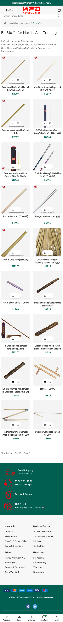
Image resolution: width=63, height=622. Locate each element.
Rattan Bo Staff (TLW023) (15, 216)
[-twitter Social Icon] (35, 606)
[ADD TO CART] (13, 80)
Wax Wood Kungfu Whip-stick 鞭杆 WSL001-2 (47, 89)
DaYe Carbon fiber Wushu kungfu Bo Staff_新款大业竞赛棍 (47, 133)
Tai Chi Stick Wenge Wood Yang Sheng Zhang (15, 347)
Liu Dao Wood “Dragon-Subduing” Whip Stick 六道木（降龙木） (47, 262)
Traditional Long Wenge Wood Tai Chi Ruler (47, 304)
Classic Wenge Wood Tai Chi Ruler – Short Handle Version (47, 347)
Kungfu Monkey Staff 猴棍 (47, 216)
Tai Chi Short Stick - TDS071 (15, 303)
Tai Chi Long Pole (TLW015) (15, 259)
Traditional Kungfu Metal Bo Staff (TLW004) (48, 175)
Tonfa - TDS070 (47, 389)
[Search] (59, 15)
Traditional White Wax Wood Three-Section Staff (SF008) (15, 433)
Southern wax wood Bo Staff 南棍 (15, 132)
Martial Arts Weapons (20, 23)
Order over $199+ (26, 473)
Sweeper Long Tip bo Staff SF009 (47, 433)
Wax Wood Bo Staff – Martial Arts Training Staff (15, 89)
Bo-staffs (37, 23)
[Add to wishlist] (18, 80)
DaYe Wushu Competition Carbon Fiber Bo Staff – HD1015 (15, 176)
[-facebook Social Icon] (28, 606)
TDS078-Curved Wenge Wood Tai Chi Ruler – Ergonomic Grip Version (15, 392)
